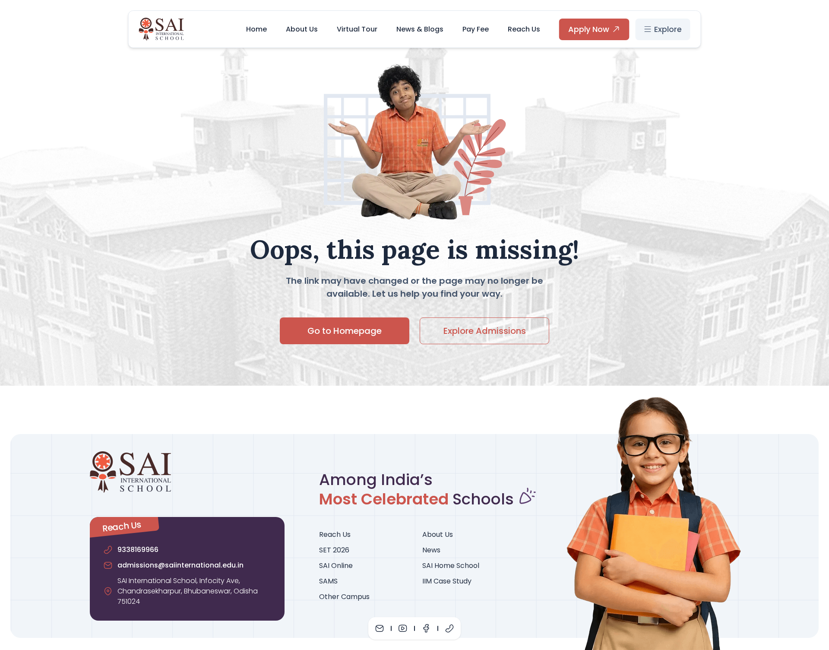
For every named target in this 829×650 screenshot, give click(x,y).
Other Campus (344, 597)
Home (256, 29)
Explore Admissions (484, 331)
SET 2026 (334, 550)
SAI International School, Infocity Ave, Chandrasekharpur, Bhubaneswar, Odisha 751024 (187, 591)
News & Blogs (419, 29)
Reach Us (524, 29)
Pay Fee (475, 29)
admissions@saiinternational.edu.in (180, 565)
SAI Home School (450, 566)
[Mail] (379, 628)
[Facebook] (426, 628)
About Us (302, 29)
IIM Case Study (446, 581)
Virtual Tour (357, 29)
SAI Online (336, 566)
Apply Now (588, 29)
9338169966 (137, 550)
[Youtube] (403, 628)
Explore (668, 29)
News (431, 550)
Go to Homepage (344, 331)
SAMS (328, 581)
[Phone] (449, 628)
